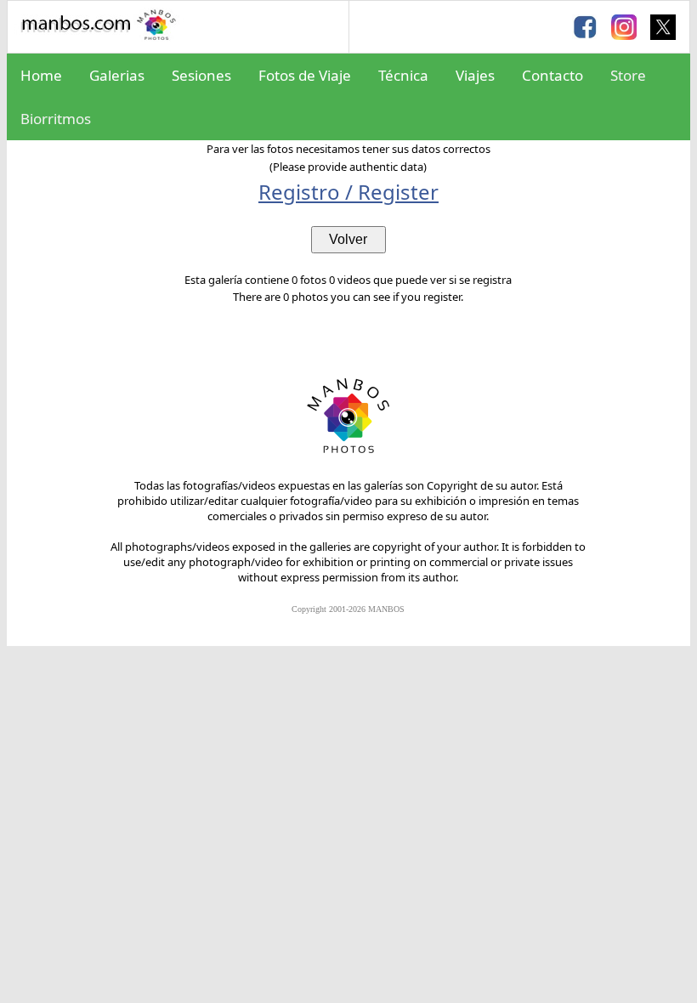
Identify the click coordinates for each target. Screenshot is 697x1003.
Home (41, 75)
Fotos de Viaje (304, 75)
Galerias (116, 75)
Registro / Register (348, 192)
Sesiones (201, 75)
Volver (348, 239)
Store (628, 75)
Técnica (403, 75)
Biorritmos (55, 118)
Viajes (475, 75)
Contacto (552, 75)
